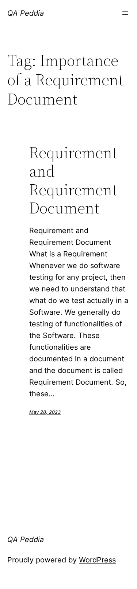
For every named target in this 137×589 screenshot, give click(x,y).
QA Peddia (25, 13)
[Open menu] (125, 13)
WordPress (97, 559)
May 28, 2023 (45, 412)
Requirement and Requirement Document (73, 180)
